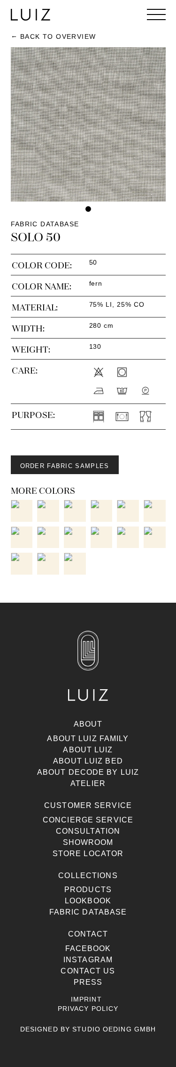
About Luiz (88, 750)
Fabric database (88, 912)
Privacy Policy (88, 1008)
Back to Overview (58, 36)
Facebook (88, 948)
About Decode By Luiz (88, 772)
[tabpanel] (88, 124)
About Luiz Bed (88, 761)
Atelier (88, 783)
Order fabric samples (64, 465)
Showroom (88, 842)
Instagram (88, 960)
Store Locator (88, 854)
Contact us (88, 971)
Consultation (88, 831)
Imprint (86, 999)
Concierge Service (88, 820)
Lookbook (88, 901)
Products (88, 890)
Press (88, 982)
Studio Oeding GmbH (114, 1029)
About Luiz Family (88, 739)
